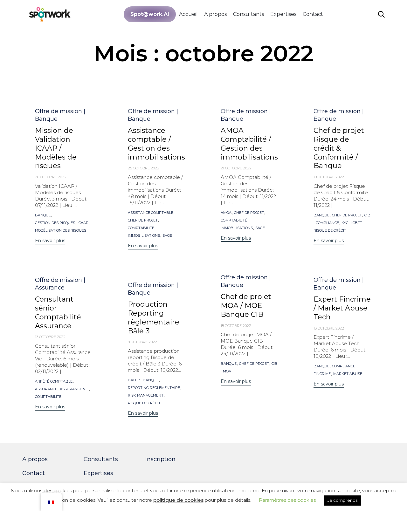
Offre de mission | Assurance (60, 283)
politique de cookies (178, 500)
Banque (43, 215)
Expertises (283, 14)
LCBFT (356, 223)
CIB (367, 215)
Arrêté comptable (53, 381)
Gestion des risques (55, 223)
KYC (344, 223)
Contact (313, 14)
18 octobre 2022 (236, 326)
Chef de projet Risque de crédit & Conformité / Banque (339, 148)
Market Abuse (347, 374)
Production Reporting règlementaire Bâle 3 (153, 317)
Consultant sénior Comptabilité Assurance (58, 312)
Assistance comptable (150, 213)
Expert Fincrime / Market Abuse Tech (342, 308)
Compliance (327, 223)
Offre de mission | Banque (60, 115)
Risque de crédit (330, 230)
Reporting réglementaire (154, 388)
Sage (167, 236)
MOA (227, 371)
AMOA (226, 213)
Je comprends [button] (342, 500)
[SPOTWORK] (50, 14)
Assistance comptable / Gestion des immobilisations (156, 143)
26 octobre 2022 (50, 177)
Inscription (160, 459)
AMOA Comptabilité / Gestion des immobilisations (249, 143)
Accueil (188, 14)
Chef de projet (143, 220)
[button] (50, 241)
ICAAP (83, 223)
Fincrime (322, 374)
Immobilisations (144, 236)
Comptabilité (141, 228)
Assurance (46, 389)
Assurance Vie (74, 389)
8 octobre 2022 (142, 342)
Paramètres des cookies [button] (287, 500)
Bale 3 (134, 380)
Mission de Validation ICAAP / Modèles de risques (56, 148)
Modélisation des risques (60, 230)
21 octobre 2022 (236, 168)
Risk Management (145, 395)
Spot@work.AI (149, 14)
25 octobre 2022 (143, 168)
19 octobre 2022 (329, 177)
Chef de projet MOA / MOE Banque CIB (246, 305)
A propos (215, 14)
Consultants (248, 14)
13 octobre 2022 (50, 337)
